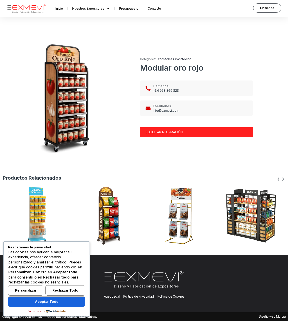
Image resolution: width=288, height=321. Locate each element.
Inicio (59, 8)
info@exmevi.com (166, 110)
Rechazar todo (65, 290)
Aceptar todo (46, 301)
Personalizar (25, 290)
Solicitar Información (164, 132)
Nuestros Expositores (88, 8)
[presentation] (278, 179)
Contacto (154, 8)
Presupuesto (128, 8)
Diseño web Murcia (272, 316)
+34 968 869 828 (166, 90)
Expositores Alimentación (174, 59)
